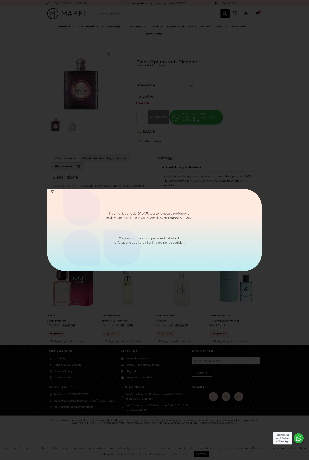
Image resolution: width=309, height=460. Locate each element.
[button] (52, 192)
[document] (154, 230)
